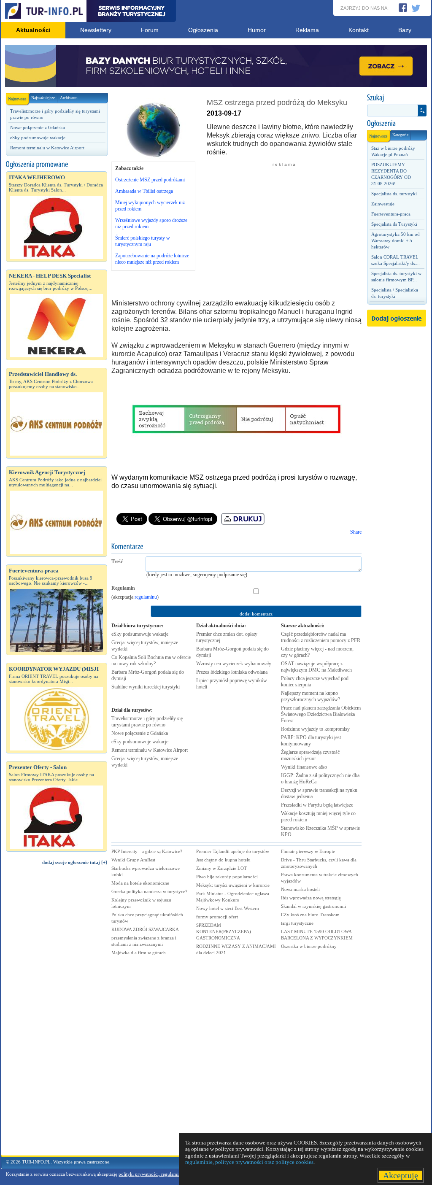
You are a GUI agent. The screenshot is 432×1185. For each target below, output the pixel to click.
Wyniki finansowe (304, 767)
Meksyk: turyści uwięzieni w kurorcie (233, 885)
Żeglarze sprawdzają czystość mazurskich (310, 755)
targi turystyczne (297, 923)
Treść (117, 561)
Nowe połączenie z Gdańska (37, 127)
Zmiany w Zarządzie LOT (221, 868)
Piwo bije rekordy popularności (227, 876)
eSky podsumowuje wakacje (37, 137)
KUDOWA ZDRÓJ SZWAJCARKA (145, 929)
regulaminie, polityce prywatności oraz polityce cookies (249, 1162)
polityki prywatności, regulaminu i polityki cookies (169, 1174)
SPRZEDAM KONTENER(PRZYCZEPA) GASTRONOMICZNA (223, 931)
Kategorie (400, 134)
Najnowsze (17, 99)
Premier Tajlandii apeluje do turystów (232, 851)
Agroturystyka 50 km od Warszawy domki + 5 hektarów (395, 240)
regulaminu (146, 597)
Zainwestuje (382, 203)
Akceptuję (400, 1175)
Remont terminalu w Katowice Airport (47, 147)
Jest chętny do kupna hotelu (223, 859)
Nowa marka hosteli (300, 889)
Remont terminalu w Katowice (149, 750)
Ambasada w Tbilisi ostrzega (144, 191)
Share (356, 532)
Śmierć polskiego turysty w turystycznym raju (142, 241)
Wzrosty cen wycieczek (233, 664)
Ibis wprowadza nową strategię (311, 897)
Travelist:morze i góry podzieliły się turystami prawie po (147, 721)
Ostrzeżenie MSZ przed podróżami (150, 180)
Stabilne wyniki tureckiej (145, 687)
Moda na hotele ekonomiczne (140, 882)
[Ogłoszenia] (396, 123)
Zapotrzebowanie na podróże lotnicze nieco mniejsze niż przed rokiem (152, 259)
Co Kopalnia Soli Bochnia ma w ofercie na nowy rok (151, 660)
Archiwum (69, 97)
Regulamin (123, 588)
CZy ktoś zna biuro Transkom (310, 914)
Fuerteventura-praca (390, 213)
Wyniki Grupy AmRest (133, 859)
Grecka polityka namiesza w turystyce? (149, 891)
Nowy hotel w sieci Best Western (227, 908)
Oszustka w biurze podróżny (309, 946)
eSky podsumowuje (139, 634)
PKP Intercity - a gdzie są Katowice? (146, 851)
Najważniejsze (43, 97)
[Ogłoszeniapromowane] (56, 164)
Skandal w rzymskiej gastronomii (313, 906)
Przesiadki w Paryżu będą (317, 805)
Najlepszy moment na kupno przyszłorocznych (310, 696)
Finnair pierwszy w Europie (308, 851)
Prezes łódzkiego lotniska (231, 672)
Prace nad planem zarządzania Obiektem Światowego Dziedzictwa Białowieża (321, 714)
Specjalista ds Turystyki (394, 224)
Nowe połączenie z (139, 733)
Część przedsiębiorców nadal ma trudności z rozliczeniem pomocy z (320, 637)
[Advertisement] (56, 1014)
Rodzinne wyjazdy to (315, 729)
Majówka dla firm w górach (138, 952)
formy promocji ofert (217, 916)
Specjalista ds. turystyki (394, 193)
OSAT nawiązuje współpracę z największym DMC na (316, 667)
